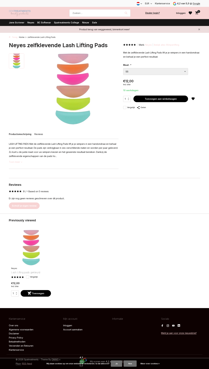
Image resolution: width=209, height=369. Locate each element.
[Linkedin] (179, 326)
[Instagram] (168, 326)
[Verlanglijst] (190, 13)
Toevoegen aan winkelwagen (161, 99)
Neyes (30, 22)
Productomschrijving (20, 134)
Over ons (13, 325)
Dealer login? (152, 13)
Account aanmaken (72, 329)
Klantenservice (162, 3)
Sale (94, 22)
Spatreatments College (66, 22)
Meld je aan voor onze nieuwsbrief (178, 333)
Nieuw (85, 22)
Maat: (127, 65)
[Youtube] (173, 326)
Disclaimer (14, 333)
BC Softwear (44, 22)
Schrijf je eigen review (24, 205)
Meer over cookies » (150, 363)
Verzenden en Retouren (21, 345)
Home (21, 37)
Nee (130, 363)
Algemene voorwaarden (21, 329)
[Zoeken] (126, 13)
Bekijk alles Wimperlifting (166, 45)
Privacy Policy (16, 337)
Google (196, 3)
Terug (14, 37)
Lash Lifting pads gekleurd (25, 272)
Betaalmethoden (17, 341)
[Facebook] (162, 326)
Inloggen (67, 325)
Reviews (38, 134)
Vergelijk (131, 107)
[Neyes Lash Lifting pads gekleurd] (31, 247)
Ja (116, 363)
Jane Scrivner (16, 22)
